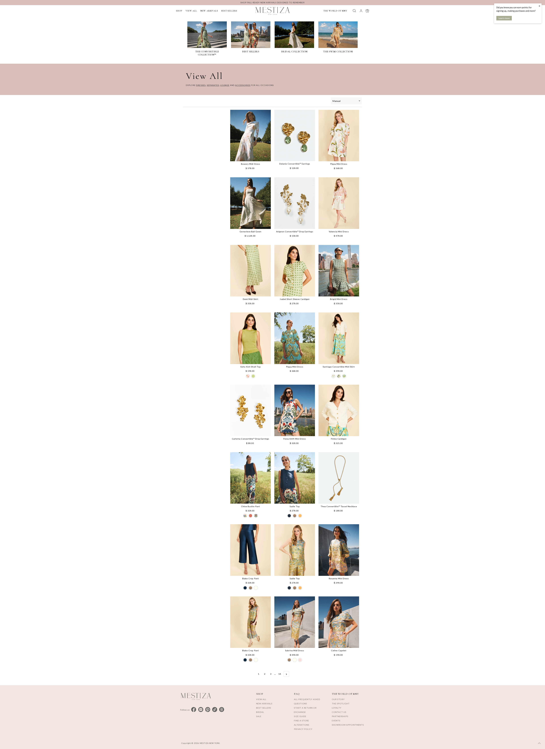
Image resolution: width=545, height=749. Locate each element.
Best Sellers (263, 708)
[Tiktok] (214, 709)
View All (261, 699)
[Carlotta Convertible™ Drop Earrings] (250, 410)
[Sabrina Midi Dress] (294, 622)
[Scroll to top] (539, 743)
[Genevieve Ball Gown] (250, 203)
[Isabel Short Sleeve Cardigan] (294, 271)
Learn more (504, 18)
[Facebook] (193, 709)
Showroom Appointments (348, 725)
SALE (258, 716)
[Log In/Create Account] (361, 10)
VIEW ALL (191, 10)
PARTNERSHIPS (340, 716)
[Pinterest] (208, 709)
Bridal (260, 712)
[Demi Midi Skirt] (250, 271)
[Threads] (221, 709)
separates (213, 85)
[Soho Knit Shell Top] (250, 338)
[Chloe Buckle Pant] (250, 478)
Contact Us (339, 712)
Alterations (301, 725)
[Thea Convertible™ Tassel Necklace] (338, 478)
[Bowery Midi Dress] (250, 135)
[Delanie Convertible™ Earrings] (294, 135)
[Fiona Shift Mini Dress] (294, 410)
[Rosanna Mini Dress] (338, 550)
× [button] (539, 6)
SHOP (179, 10)
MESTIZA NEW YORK (210, 743)
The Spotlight (341, 703)
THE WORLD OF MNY (335, 10)
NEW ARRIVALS (209, 10)
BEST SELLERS (229, 10)
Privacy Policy (303, 729)
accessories (243, 85)
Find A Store (301, 720)
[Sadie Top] (294, 478)
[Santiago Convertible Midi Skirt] (338, 338)
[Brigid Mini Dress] (338, 271)
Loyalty (336, 708)
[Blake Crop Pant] (250, 550)
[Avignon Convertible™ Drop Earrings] (294, 203)
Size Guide (300, 716)
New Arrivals (264, 703)
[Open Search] (354, 10)
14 (279, 674)
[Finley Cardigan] (338, 410)
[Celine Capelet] (338, 622)
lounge (224, 85)
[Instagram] (201, 709)
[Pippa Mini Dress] (338, 135)
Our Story (338, 699)
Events (336, 720)
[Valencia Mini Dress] (338, 203)
